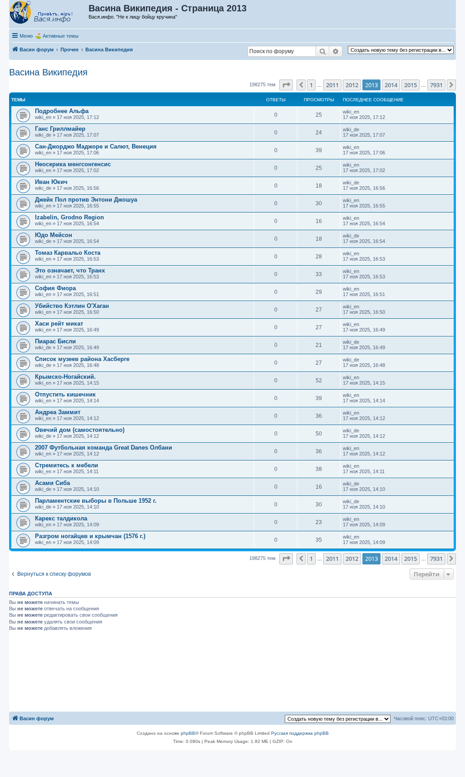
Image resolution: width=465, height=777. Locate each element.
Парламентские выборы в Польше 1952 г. (96, 500)
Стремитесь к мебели (66, 465)
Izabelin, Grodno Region (69, 217)
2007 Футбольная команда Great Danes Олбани (103, 447)
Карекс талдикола (61, 518)
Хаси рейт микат (59, 323)
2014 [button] (391, 85)
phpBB (188, 733)
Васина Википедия (48, 72)
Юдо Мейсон (53, 235)
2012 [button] (352, 85)
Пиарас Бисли (55, 341)
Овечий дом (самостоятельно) (79, 429)
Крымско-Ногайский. (65, 376)
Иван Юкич (51, 181)
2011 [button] (332, 85)
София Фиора (55, 288)
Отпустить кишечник (65, 394)
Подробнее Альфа (62, 111)
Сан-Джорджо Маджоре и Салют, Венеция (96, 146)
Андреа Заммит (57, 412)
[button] (286, 84)
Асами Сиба (52, 483)
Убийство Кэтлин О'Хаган (72, 305)
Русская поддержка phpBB (300, 733)
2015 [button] (410, 85)
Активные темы (61, 36)
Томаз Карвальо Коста (67, 252)
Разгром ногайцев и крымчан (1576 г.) (90, 536)
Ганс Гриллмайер (60, 128)
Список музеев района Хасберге (82, 359)
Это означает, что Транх (70, 270)
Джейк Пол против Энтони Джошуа (86, 199)
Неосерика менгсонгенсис (73, 164)
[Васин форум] (49, 13)
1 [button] (311, 85)
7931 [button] (436, 85)
